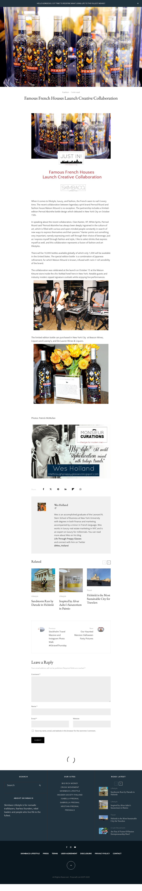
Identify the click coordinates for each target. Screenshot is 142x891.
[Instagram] (71, 847)
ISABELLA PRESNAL (70, 798)
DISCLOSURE (86, 853)
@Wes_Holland (61, 545)
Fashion (65, 92)
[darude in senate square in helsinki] (43, 580)
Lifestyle (34, 596)
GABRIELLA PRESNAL (70, 802)
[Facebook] (67, 847)
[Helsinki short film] (99, 577)
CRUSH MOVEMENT (70, 787)
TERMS (55, 853)
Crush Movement (118, 828)
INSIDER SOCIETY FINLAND (70, 795)
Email (34, 718)
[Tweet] (51, 489)
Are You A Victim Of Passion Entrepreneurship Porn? (122, 832)
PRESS (46, 853)
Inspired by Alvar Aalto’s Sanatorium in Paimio (70, 604)
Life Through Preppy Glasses (67, 538)
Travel (89, 590)
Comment (35, 674)
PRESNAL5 (70, 810)
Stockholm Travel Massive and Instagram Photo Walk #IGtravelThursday (58, 637)
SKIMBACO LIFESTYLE (70, 791)
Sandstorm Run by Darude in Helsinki (42, 603)
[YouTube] (75, 847)
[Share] (43, 489)
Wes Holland (61, 505)
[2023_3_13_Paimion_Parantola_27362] (71, 580)
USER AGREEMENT (69, 853)
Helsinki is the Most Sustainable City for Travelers (98, 598)
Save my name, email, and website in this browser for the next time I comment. (65, 731)
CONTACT (117, 853)
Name (34, 706)
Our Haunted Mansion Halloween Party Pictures (83, 633)
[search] (40, 785)
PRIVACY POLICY (102, 853)
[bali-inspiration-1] (103, 831)
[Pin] (58, 489)
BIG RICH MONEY (70, 783)
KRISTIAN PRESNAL (70, 806)
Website (76, 718)
